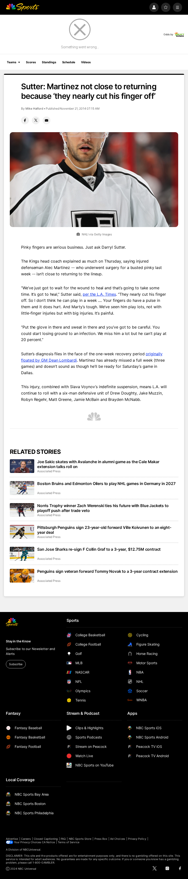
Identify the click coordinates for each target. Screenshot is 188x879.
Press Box (100, 839)
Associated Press (48, 471)
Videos (86, 62)
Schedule (68, 62)
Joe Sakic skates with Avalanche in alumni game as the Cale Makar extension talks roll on (98, 464)
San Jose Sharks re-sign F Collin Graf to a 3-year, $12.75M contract (99, 549)
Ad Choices (117, 839)
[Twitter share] (36, 120)
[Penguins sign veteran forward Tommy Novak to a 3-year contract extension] (22, 576)
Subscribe (16, 664)
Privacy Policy (137, 839)
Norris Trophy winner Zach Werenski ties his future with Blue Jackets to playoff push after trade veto (103, 508)
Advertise (12, 839)
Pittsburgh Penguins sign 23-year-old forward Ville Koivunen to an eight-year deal (104, 530)
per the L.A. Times (99, 294)
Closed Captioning (46, 839)
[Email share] (46, 120)
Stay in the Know (18, 641)
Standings (49, 62)
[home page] (22, 7)
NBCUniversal (32, 849)
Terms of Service (68, 842)
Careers (26, 839)
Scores (31, 62)
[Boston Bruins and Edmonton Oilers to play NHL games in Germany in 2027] (22, 488)
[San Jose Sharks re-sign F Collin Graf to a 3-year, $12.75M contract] (22, 554)
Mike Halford (34, 108)
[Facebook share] (25, 120)
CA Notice (48, 842)
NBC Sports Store (80, 839)
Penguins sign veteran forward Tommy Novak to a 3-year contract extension (107, 571)
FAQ (63, 839)
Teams (11, 62)
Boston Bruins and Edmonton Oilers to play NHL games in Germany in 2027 (106, 483)
